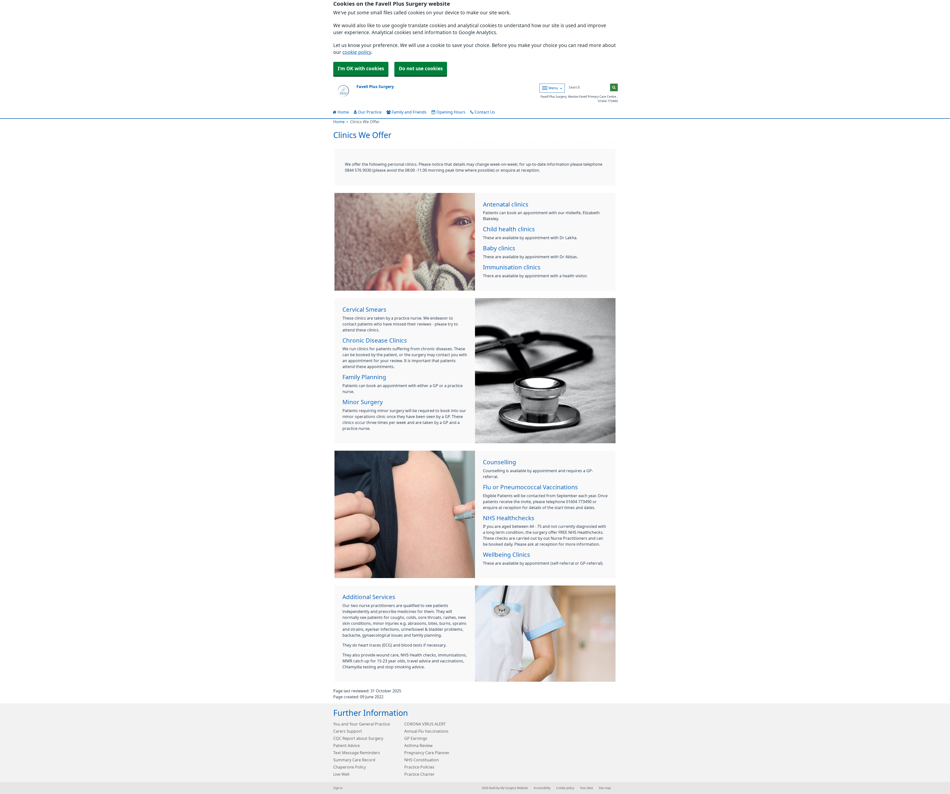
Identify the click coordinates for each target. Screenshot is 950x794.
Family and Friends (409, 112)
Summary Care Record (354, 760)
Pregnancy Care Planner (427, 753)
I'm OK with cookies (361, 68)
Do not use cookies (421, 68)
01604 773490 (608, 101)
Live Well (341, 774)
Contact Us (484, 112)
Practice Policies (419, 767)
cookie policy (356, 52)
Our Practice (369, 112)
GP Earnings (415, 738)
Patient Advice (346, 745)
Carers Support (347, 731)
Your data (586, 788)
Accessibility (542, 788)
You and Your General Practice (361, 724)
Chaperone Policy (349, 767)
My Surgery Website (514, 788)
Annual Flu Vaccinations (426, 731)
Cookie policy (565, 788)
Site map (605, 788)
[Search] (614, 87)
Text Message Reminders (356, 753)
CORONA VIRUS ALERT (425, 724)
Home (342, 112)
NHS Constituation (421, 760)
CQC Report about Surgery (358, 738)
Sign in (337, 788)
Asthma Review (418, 745)
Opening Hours (450, 112)
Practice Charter (419, 774)
